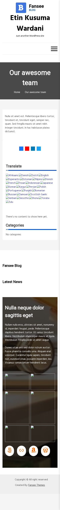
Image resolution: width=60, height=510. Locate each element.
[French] (11, 183)
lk (32, 149)
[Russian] (11, 195)
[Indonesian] (33, 183)
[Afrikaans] (12, 175)
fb (21, 149)
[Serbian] (11, 198)
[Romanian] (38, 191)
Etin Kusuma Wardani (30, 24)
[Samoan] (22, 195)
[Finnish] (48, 179)
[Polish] (41, 187)
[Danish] (24, 175)
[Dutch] (34, 175)
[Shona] (34, 198)
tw (38, 149)
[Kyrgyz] (21, 187)
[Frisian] (21, 183)
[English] (44, 175)
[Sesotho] (23, 198)
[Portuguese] (14, 191)
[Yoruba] (44, 198)
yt (26, 149)
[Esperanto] (13, 179)
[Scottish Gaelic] (38, 195)
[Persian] (31, 187)
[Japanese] (46, 183)
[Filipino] (37, 179)
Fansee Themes (36, 485)
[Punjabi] (27, 191)
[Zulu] (10, 202)
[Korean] (11, 187)
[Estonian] (26, 179)
